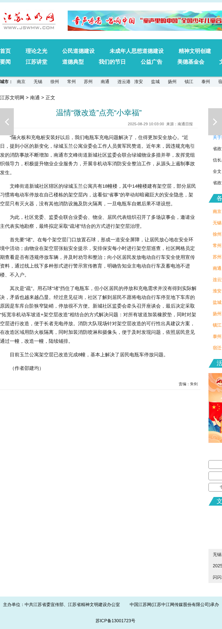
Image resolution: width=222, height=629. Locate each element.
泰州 (205, 81)
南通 (105, 81)
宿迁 (217, 347)
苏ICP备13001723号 (115, 620)
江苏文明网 (12, 97)
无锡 (38, 81)
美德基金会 (190, 62)
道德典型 (73, 62)
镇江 (189, 81)
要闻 (5, 62)
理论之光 (36, 51)
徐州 (54, 81)
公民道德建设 (78, 51)
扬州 (172, 81)
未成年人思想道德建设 (137, 51)
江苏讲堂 (36, 62)
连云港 (123, 81)
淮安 (138, 81)
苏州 (88, 81)
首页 (5, 51)
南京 (21, 81)
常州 (71, 81)
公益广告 (151, 62)
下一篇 (215, 121)
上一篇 (7, 121)
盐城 (155, 81)
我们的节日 (112, 62)
